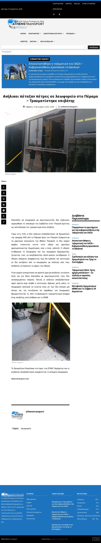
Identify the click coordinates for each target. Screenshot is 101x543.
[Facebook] (54, 14)
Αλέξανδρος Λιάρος (36, 70)
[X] (59, 14)
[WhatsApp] (3, 198)
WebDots (53, 539)
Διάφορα (75, 224)
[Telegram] (3, 210)
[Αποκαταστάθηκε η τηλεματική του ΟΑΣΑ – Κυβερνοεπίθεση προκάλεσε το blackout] (15, 71)
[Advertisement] (40, 197)
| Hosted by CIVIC (62, 539)
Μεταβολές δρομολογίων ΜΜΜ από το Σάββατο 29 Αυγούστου (84, 289)
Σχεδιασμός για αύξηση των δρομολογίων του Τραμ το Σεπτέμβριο (85, 259)
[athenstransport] (17, 415)
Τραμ (74, 254)
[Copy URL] (3, 221)
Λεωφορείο (26, 428)
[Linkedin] (3, 204)
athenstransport (69, 107)
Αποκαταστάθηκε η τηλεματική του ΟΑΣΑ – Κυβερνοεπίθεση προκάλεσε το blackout (85, 244)
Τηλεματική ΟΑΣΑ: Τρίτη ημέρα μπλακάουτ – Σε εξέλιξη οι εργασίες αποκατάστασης (83, 274)
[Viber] (3, 216)
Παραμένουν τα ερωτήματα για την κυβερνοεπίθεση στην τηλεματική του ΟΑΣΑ (85, 230)
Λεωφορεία (6, 52)
